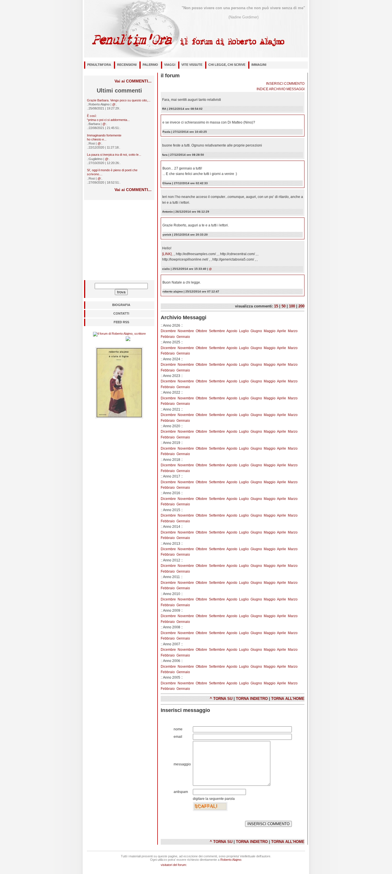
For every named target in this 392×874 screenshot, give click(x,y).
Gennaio (183, 337)
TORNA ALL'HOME (287, 698)
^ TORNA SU (221, 698)
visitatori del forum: (174, 865)
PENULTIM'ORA (99, 64)
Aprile (281, 331)
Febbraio (168, 337)
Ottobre (201, 331)
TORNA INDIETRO (252, 698)
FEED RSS (121, 322)
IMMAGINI (258, 64)
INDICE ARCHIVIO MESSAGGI (280, 89)
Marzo (293, 331)
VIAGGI (169, 64)
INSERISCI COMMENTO (285, 84)
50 (284, 306)
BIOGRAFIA (121, 305)
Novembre (186, 331)
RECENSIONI (127, 64)
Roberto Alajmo (230, 859)
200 (301, 306)
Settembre (217, 331)
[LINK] (167, 254)
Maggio (269, 331)
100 (292, 306)
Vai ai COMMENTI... (133, 81)
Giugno (256, 331)
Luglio (244, 331)
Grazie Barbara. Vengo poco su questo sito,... (118, 100)
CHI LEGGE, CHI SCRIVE (226, 64)
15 (276, 306)
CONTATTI (121, 313)
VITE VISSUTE (191, 64)
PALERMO (150, 64)
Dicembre (168, 331)
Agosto (231, 331)
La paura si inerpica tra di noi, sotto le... (114, 154)
